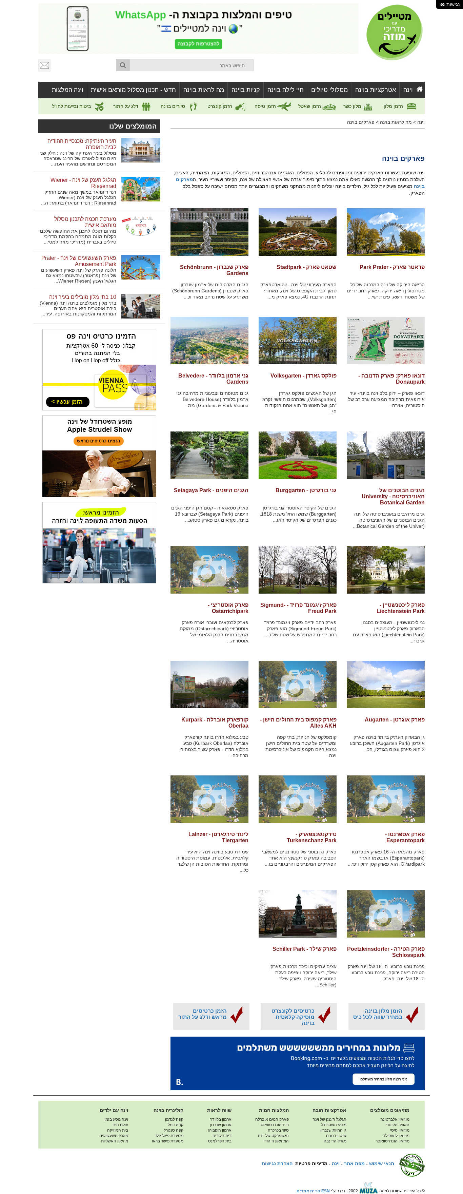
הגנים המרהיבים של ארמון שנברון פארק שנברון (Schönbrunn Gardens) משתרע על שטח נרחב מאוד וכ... (210, 291)
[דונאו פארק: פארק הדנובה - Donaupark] (386, 340)
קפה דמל (175, 1124)
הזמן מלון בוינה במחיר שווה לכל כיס (377, 1014)
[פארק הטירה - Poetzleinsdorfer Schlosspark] (386, 914)
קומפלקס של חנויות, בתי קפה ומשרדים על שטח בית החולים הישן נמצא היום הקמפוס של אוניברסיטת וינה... (301, 746)
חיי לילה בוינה (285, 89)
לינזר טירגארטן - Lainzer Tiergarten (218, 837)
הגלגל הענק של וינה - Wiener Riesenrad (83, 183)
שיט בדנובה (336, 1135)
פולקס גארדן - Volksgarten (303, 376)
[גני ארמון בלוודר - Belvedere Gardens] (209, 340)
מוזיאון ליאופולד (396, 1135)
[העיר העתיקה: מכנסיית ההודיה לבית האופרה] (140, 150)
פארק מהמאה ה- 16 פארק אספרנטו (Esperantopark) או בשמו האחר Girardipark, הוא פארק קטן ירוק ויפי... (386, 858)
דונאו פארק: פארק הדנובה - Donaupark (391, 379)
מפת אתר (354, 1163)
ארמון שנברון (221, 1124)
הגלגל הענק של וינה (329, 1119)
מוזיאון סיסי (399, 1130)
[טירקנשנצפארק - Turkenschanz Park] (298, 799)
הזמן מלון (394, 106)
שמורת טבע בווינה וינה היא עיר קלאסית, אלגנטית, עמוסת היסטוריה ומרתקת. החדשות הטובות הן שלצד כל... (212, 861)
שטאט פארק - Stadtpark (307, 267)
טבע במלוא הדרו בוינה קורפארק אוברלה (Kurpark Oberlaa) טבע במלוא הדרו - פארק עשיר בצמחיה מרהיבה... (214, 746)
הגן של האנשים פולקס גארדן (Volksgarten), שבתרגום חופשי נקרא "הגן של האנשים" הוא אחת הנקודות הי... (299, 402)
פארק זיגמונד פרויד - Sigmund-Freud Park (298, 608)
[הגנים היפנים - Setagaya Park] (209, 455)
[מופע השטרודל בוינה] (99, 456)
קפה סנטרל (173, 1130)
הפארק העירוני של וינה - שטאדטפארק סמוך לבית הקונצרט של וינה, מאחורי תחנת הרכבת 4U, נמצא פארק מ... (298, 291)
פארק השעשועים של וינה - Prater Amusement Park (78, 261)
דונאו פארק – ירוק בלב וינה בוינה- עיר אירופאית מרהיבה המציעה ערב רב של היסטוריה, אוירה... (386, 399)
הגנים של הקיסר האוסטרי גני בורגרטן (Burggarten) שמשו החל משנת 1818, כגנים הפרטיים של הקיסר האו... (298, 514)
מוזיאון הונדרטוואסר (392, 1141)
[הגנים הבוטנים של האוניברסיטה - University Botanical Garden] (386, 455)
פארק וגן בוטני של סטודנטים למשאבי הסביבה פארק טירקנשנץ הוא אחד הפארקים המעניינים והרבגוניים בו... (299, 858)
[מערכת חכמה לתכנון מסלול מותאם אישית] (140, 228)
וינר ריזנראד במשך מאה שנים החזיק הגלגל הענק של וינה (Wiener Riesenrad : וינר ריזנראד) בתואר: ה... (78, 197)
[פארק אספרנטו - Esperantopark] (386, 799)
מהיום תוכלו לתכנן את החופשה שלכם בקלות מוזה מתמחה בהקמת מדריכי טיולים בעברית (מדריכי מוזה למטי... (78, 236)
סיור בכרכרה (278, 1130)
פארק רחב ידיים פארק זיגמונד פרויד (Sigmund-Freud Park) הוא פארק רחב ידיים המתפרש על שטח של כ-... (300, 628)
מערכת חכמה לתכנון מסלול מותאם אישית (85, 222)
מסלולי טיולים (329, 89)
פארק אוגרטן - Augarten (395, 720)
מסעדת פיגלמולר (169, 1135)
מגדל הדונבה (335, 1141)
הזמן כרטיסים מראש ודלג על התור (202, 1014)
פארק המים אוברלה (272, 1119)
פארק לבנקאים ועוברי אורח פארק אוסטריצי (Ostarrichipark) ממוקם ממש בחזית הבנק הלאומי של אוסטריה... (214, 631)
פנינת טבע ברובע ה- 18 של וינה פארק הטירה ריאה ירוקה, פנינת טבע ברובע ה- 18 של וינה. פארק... (386, 972)
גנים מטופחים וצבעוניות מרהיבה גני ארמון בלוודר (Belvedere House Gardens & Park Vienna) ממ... (212, 399)
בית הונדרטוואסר (274, 1124)
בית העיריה (222, 1135)
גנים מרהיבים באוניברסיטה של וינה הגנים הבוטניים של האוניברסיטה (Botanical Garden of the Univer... (389, 520)
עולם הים (120, 1124)
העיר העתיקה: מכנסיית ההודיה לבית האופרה (81, 144)
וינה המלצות (67, 89)
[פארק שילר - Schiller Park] (298, 914)
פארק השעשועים (113, 1135)
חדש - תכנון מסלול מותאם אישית (133, 89)
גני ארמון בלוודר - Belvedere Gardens (213, 379)
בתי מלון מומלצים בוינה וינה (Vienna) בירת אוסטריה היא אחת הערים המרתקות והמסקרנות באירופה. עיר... (78, 308)
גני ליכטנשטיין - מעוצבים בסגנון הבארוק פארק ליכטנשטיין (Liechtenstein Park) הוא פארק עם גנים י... (389, 631)
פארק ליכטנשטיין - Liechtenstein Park (401, 608)
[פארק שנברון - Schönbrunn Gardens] (209, 232)
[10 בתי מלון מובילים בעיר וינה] (140, 306)
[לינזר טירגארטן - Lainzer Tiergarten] (209, 799)
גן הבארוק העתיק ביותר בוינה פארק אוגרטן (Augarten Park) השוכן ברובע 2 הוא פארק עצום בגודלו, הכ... (387, 743)
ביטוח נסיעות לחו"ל (72, 106)
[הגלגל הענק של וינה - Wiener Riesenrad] (140, 189)
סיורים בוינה (173, 106)
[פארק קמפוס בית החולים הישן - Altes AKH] (298, 684)
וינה (408, 89)
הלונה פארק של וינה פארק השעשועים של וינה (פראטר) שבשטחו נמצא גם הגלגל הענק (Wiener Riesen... (78, 275)
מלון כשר (353, 106)
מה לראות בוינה (203, 89)
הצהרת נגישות (277, 1163)
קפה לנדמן (174, 1119)
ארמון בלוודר (221, 1119)
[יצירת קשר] (45, 65)
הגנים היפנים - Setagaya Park (211, 490)
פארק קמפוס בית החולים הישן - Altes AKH (298, 723)
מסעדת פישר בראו (167, 1141)
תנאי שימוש (381, 1163)
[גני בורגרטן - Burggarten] (298, 455)
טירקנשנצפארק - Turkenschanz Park (312, 837)
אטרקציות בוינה (375, 89)
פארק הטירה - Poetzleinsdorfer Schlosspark (386, 952)
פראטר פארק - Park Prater (392, 267)
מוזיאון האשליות (114, 1141)
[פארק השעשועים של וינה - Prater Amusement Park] (140, 267)
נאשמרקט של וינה (273, 1135)
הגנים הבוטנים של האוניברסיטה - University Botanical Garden (393, 496)
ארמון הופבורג (220, 1130)
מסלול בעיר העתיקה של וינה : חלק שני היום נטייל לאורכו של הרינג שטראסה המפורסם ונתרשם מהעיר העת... (78, 158)
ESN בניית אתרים (313, 1190)
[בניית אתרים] (368, 1190)
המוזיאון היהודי (276, 1141)
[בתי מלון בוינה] (297, 1063)
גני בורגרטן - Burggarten (306, 490)
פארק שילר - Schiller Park (305, 949)
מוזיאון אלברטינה (394, 1119)
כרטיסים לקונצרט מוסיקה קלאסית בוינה (293, 1017)
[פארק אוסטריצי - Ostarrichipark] (209, 570)
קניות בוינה (246, 89)
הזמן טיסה (266, 106)
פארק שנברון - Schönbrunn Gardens (214, 270)
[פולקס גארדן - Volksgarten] (298, 340)
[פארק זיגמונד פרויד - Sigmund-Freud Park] (298, 570)
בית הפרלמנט (220, 1141)
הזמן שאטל (310, 106)
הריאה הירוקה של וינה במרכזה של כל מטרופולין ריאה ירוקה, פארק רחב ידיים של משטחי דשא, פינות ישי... (386, 291)
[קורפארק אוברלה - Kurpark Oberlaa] (209, 684)
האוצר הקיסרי (397, 1124)
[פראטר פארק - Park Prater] (386, 232)
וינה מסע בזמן (116, 1119)
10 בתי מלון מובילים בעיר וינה (82, 297)
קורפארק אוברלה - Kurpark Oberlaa (214, 723)
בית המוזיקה (117, 1130)
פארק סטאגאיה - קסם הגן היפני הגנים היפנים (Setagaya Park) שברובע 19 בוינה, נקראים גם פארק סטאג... (209, 514)
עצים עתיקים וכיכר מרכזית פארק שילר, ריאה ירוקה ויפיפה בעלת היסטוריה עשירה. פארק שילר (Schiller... (303, 975)
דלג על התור (126, 106)
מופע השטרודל (333, 1124)
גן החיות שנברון (333, 1130)
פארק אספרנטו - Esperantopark (405, 837)
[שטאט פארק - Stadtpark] (298, 232)
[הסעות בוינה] (99, 542)
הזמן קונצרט (220, 106)
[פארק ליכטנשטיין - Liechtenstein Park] (386, 570)
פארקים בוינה (361, 122)
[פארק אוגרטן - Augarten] (386, 684)
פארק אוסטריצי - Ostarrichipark (228, 608)
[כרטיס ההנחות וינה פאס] (99, 369)
